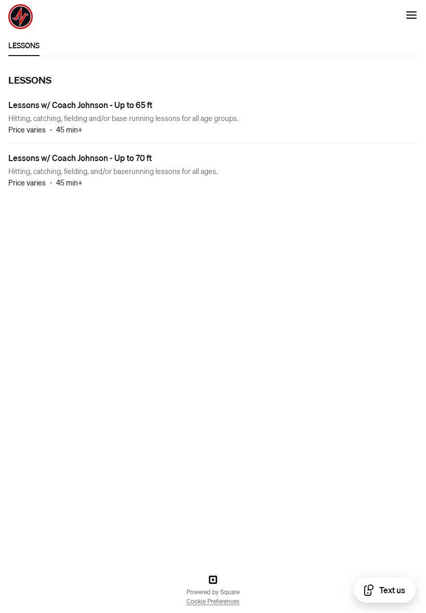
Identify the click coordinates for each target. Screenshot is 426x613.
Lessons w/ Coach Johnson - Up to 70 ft (80, 157)
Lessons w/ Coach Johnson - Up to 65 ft (80, 104)
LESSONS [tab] (23, 45)
